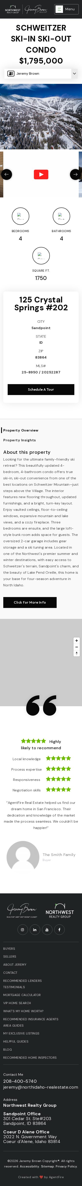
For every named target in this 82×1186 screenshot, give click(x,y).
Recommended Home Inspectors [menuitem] (30, 1058)
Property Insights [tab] (19, 440)
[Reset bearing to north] (76, 653)
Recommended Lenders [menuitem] (22, 981)
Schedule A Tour (41, 389)
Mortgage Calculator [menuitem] (22, 995)
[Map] (41, 662)
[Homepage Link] (22, 910)
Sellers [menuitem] (9, 956)
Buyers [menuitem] (9, 949)
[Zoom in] (76, 640)
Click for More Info (30, 602)
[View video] (41, 175)
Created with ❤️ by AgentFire (41, 1177)
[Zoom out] (76, 647)
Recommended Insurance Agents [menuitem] (30, 1019)
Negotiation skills (27, 790)
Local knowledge (27, 759)
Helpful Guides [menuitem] (15, 1041)
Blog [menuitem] (7, 1049)
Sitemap (47, 1166)
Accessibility (29, 1166)
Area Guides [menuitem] (13, 1025)
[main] (41, 446)
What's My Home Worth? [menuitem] (23, 1011)
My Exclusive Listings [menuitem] (21, 1033)
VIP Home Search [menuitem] (17, 1003)
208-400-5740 (20, 1081)
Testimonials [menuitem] (14, 987)
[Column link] (26, 9)
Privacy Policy (66, 1166)
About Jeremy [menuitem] (14, 965)
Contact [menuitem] (10, 973)
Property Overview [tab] (20, 430)
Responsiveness (26, 779)
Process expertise (26, 769)
